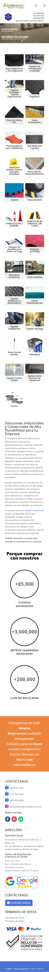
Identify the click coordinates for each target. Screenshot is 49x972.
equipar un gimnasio (34, 510)
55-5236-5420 (38, 13)
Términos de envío (14, 920)
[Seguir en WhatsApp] (20, 819)
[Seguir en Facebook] (7, 819)
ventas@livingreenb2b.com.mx (26, 806)
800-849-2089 (38, 18)
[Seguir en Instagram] (14, 819)
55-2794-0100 (38, 15)
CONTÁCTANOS (21, 903)
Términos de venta (14, 917)
